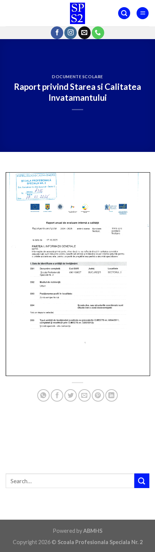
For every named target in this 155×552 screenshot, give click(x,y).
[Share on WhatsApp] (43, 395)
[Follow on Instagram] (70, 32)
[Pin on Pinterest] (98, 395)
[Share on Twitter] (70, 395)
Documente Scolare (77, 76)
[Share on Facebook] (57, 395)
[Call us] (98, 32)
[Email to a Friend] (84, 395)
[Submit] (141, 480)
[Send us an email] (84, 32)
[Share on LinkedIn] (111, 395)
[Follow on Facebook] (57, 32)
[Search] (124, 13)
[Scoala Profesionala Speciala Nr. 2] (77, 13)
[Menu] (143, 13)
